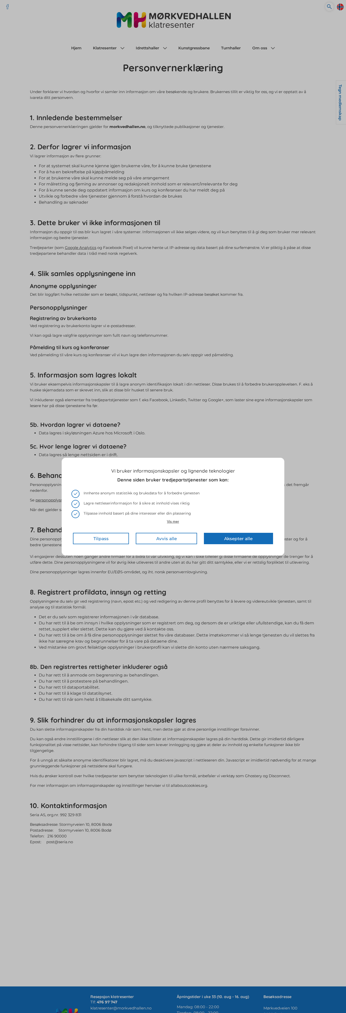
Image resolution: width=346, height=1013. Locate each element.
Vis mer (173, 521)
